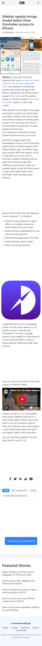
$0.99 (24, 440)
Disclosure (25, 628)
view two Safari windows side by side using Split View (20, 83)
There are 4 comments (19, 541)
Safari (33, 490)
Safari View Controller (15, 496)
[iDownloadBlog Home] (22, 2)
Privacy (35, 628)
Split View (15, 96)
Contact (14, 628)
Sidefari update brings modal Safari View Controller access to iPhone (19, 22)
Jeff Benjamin (8, 32)
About (5, 628)
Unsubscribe (21, 630)
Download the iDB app (21, 623)
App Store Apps (19, 490)
